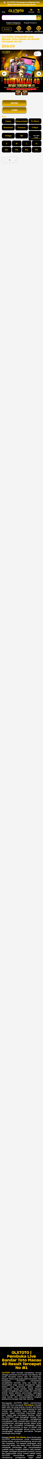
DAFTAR (14, 103)
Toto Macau (29, 1405)
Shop (3, 12)
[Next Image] (38, 73)
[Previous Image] (4, 73)
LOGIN (14, 110)
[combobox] (19, 17)
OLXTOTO (6, 1373)
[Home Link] (16, 11)
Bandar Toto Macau (17, 1437)
